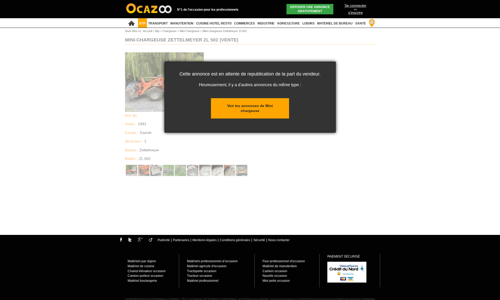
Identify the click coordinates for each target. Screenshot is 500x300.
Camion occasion (274, 271)
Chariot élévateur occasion (147, 271)
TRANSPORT (158, 23)
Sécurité (259, 240)
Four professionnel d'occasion (283, 261)
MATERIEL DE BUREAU (335, 23)
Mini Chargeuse (190, 31)
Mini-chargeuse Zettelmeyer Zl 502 (225, 31)
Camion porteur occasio (144, 276)
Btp (157, 31)
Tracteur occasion (199, 276)
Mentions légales (204, 240)
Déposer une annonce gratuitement (310, 9)
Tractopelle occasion (201, 271)
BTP (142, 23)
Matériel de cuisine (141, 266)
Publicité (164, 240)
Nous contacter (279, 240)
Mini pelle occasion (276, 281)
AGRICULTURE (288, 23)
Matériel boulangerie (142, 281)
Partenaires (181, 240)
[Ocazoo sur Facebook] (121, 240)
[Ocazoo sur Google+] (140, 240)
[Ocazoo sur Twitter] (130, 240)
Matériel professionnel (202, 281)
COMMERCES (244, 23)
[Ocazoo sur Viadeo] (150, 240)
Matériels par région (142, 261)
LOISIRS (308, 23)
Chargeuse (169, 31)
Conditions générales (235, 240)
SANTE (360, 23)
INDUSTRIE (266, 23)
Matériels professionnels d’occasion (212, 261)
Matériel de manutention (279, 266)
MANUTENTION (181, 23)
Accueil (147, 31)
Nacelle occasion (274, 276)
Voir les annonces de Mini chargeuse (250, 108)
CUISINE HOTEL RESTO (214, 23)
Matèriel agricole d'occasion (207, 266)
